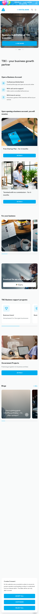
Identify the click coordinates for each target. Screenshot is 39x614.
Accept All (19, 596)
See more (19, 44)
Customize (20, 602)
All (35, 386)
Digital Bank (23, 10)
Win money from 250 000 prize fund (23, 3)
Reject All (20, 608)
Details (19, 155)
